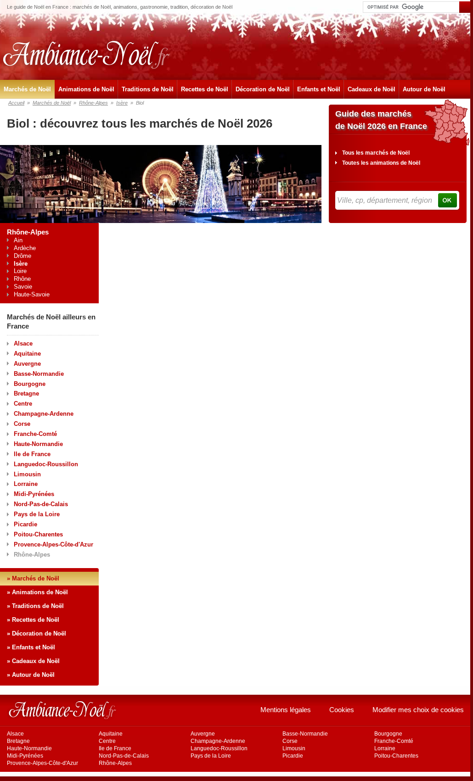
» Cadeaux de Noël (33, 661)
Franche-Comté (35, 433)
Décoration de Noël (263, 89)
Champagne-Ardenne (43, 413)
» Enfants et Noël (31, 647)
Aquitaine (27, 353)
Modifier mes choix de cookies (418, 710)
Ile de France (32, 454)
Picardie (25, 524)
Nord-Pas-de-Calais (41, 504)
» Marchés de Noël (33, 578)
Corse (22, 423)
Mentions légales (285, 710)
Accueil (16, 103)
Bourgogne (29, 383)
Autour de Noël (424, 89)
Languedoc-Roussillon (46, 464)
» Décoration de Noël (36, 633)
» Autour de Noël (31, 674)
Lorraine (26, 483)
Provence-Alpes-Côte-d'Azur (53, 544)
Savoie (23, 286)
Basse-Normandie (39, 373)
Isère (122, 103)
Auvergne (27, 363)
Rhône (22, 278)
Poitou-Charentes (38, 534)
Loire (20, 271)
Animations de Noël (86, 89)
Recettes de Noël (204, 89)
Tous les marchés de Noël (376, 153)
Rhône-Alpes (93, 103)
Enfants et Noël (318, 89)
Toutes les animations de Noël (381, 163)
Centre (23, 403)
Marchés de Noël (27, 89)
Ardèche (25, 248)
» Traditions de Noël (35, 605)
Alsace (23, 343)
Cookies (341, 710)
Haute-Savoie (32, 294)
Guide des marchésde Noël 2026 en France (381, 120)
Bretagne (26, 393)
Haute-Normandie (38, 444)
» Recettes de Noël (33, 619)
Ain (18, 240)
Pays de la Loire (37, 514)
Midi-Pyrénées (34, 494)
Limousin (27, 474)
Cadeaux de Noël (371, 89)
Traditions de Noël (148, 89)
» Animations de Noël (37, 592)
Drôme (22, 255)
